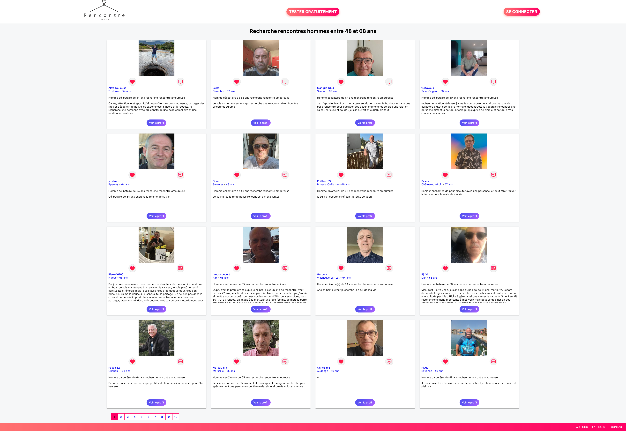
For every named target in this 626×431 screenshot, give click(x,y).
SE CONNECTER (521, 11)
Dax (423, 277)
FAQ (577, 427)
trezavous (427, 87)
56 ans (433, 277)
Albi (215, 277)
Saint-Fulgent (429, 91)
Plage (424, 367)
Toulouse (113, 91)
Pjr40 (424, 274)
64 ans (125, 184)
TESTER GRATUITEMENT (313, 11)
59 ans (335, 370)
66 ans (345, 184)
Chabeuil (113, 370)
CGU (585, 427)
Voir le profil (156, 122)
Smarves (218, 184)
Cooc (216, 181)
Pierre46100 (115, 274)
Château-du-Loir (431, 184)
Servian (321, 91)
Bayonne (426, 370)
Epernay (113, 184)
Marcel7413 (220, 367)
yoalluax (113, 181)
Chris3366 (323, 367)
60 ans (444, 91)
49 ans (439, 370)
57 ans (449, 184)
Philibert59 (324, 181)
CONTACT (617, 427)
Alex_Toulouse (117, 87)
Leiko (216, 87)
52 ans (231, 91)
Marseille (218, 370)
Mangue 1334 (325, 87)
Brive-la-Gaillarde (328, 184)
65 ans (224, 277)
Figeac (112, 277)
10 (175, 416)
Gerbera (322, 274)
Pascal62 (114, 367)
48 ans (230, 184)
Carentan (218, 91)
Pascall (425, 181)
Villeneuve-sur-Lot (328, 277)
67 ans (333, 91)
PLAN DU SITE (599, 427)
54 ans (126, 91)
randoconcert (221, 274)
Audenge (322, 370)
